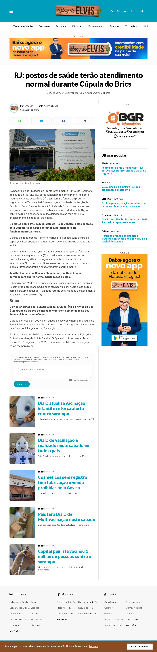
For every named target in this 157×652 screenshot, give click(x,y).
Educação (77, 26)
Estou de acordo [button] (139, 646)
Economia (61, 26)
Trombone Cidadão (23, 26)
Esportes (114, 26)
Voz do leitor (131, 26)
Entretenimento (96, 26)
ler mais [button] (93, 646)
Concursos (44, 26)
